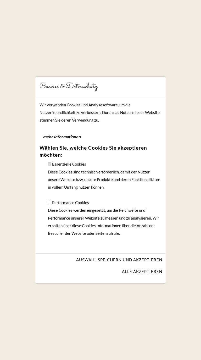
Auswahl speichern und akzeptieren (119, 260)
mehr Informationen (62, 136)
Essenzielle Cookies (69, 164)
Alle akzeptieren (142, 271)
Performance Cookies (70, 202)
